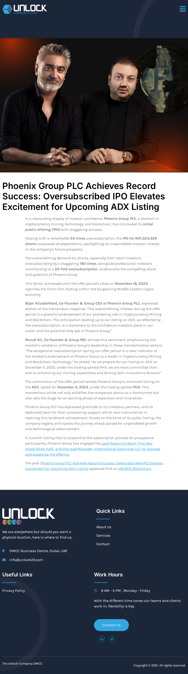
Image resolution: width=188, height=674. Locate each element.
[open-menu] (183, 9)
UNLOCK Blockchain (134, 468)
